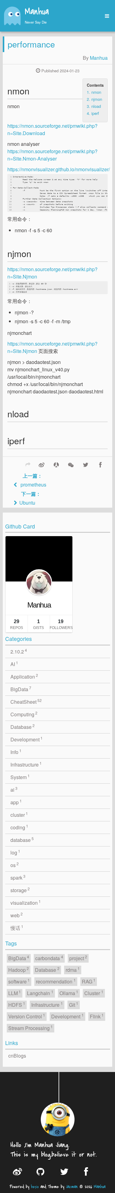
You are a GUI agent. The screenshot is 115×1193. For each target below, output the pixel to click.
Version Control (26, 1016)
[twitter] (67, 1171)
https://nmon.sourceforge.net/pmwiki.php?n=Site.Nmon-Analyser (52, 155)
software (19, 981)
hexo (35, 1187)
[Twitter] (85, 464)
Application (24, 676)
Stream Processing (30, 1028)
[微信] (70, 464)
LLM (14, 993)
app (16, 802)
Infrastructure (26, 764)
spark (18, 877)
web (16, 915)
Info (16, 752)
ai (14, 789)
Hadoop (18, 969)
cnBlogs (17, 1055)
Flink (97, 1016)
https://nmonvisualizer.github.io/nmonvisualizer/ (58, 169)
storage (20, 890)
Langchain (40, 993)
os (14, 865)
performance (31, 44)
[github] (44, 1171)
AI (14, 664)
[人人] (56, 464)
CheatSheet (26, 701)
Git (74, 1004)
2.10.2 (18, 651)
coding (19, 827)
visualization (25, 902)
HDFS (16, 1004)
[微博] (41, 464)
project (78, 958)
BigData (21, 689)
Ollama (69, 993)
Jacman (72, 1187)
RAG (89, 981)
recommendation (56, 981)
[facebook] (91, 1171)
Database (22, 726)
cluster (19, 814)
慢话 (17, 927)
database (22, 839)
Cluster (93, 993)
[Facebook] (100, 464)
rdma (73, 969)
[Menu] (105, 16)
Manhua (37, 12)
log (15, 852)
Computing (24, 714)
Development (26, 739)
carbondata (49, 958)
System (20, 777)
